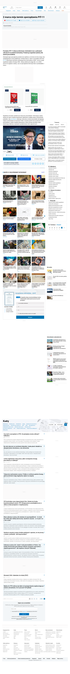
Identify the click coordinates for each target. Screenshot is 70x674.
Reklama (53, 658)
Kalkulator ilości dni (38, 646)
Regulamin (34, 658)
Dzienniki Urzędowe (27, 647)
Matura (15, 651)
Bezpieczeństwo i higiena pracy (55, 198)
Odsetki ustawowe (49, 650)
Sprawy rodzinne (27, 631)
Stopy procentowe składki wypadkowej (56, 202)
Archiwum (58, 646)
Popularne (51, 124)
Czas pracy (51, 191)
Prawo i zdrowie (27, 639)
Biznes (18, 10)
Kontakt (48, 658)
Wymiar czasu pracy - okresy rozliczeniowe (57, 212)
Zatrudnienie (18, 423)
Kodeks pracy (12, 423)
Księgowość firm (6, 630)
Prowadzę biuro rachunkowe (51, 633)
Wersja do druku (11, 155)
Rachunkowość (5, 633)
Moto (45, 10)
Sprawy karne (26, 633)
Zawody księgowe (6, 637)
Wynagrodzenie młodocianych (54, 210)
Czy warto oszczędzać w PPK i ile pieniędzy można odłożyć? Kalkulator (56, 127)
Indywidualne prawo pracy (8, 426)
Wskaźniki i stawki (49, 643)
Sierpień (59, 224)
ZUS (14, 428)
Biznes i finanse (37, 631)
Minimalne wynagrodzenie (50, 646)
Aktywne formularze (55, 190)
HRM (26, 425)
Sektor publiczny (25, 10)
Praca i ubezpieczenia (39, 634)
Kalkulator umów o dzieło (53, 176)
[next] (44, 598)
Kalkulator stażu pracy (39, 650)
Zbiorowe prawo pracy (19, 426)
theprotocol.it (58, 651)
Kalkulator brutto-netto (53, 173)
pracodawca (14, 119)
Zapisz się (24, 614)
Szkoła (15, 646)
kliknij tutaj (30, 619)
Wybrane (62, 124)
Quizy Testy (51, 218)
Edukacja (58, 10)
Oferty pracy (5, 429)
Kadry (14, 10)
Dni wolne (49, 267)
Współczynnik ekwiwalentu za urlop (55, 205)
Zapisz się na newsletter (40, 155)
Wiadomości (14, 13)
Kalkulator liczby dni (52, 168)
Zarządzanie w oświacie (18, 650)
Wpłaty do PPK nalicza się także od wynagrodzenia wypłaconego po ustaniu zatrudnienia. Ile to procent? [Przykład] (56, 148)
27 (56, 227)
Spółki (36, 633)
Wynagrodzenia (52, 195)
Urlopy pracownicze (52, 196)
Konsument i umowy (27, 634)
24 (49, 227)
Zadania (4, 647)
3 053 (41, 598)
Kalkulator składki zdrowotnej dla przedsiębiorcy (55, 180)
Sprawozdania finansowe (50, 637)
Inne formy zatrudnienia (7, 428)
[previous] (29, 598)
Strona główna (5, 13)
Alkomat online (51, 187)
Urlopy (23, 423)
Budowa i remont (59, 635)
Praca (25, 637)
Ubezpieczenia (28, 426)
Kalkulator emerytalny (53, 186)
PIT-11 (4, 60)
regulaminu (24, 611)
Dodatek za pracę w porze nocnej (55, 208)
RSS (44, 658)
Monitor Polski (26, 646)
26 (54, 227)
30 (64, 227)
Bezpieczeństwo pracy (21, 428)
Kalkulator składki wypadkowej (54, 182)
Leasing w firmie (38, 637)
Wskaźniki (52, 200)
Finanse (57, 634)
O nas (4, 658)
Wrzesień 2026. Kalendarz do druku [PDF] (56, 145)
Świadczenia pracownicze (31, 423)
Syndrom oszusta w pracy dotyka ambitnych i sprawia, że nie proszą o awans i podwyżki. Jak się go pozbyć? (57, 140)
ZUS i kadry (5, 635)
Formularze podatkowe (60, 650)
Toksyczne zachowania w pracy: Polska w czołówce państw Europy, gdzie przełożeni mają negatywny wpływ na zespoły (56, 134)
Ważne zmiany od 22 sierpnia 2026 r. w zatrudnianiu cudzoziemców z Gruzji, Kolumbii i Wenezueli (55, 154)
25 (52, 227)
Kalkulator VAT (37, 647)
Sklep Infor (26, 638)
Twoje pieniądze (38, 10)
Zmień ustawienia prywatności (24, 658)
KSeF (63, 10)
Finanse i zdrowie (38, 638)
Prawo (32, 10)
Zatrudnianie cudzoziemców (54, 337)
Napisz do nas (25, 155)
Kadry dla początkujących (32, 428)
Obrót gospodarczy (6, 634)
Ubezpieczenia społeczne (16, 425)
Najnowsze (57, 124)
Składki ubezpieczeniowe (50, 647)
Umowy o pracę (52, 193)
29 (61, 227)
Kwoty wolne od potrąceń (53, 203)
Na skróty (58, 643)
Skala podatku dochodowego (51, 651)
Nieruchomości (51, 10)
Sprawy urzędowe (27, 635)
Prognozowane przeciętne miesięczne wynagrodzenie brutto (56, 216)
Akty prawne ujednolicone (28, 650)
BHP (23, 425)
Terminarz (52, 224)
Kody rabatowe (59, 647)
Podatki (4, 631)
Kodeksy (25, 651)
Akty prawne (26, 643)
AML (46, 638)
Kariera (39, 658)
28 (59, 227)
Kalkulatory (53, 166)
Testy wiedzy (16, 654)
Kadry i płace (5, 650)
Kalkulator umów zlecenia (54, 174)
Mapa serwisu (60, 658)
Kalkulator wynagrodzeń (53, 171)
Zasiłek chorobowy (52, 213)
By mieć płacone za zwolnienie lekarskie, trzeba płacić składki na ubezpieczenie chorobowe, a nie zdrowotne (56, 130)
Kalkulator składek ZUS (53, 184)
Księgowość (8, 10)
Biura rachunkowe (49, 630)
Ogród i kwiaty (58, 637)
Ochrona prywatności (11, 658)
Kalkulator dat (51, 169)
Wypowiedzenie (6, 425)
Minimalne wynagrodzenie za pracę (55, 207)
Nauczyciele (16, 647)
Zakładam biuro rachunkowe (51, 631)
